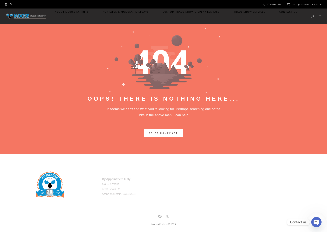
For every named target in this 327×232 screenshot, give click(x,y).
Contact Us (288, 11)
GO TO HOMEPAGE (163, 133)
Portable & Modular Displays (126, 11)
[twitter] (12, 4)
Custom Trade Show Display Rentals (191, 11)
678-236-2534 (274, 4)
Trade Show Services (249, 11)
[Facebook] (7, 4)
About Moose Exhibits (72, 11)
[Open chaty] (316, 222)
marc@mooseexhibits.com (307, 4)
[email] (160, 217)
